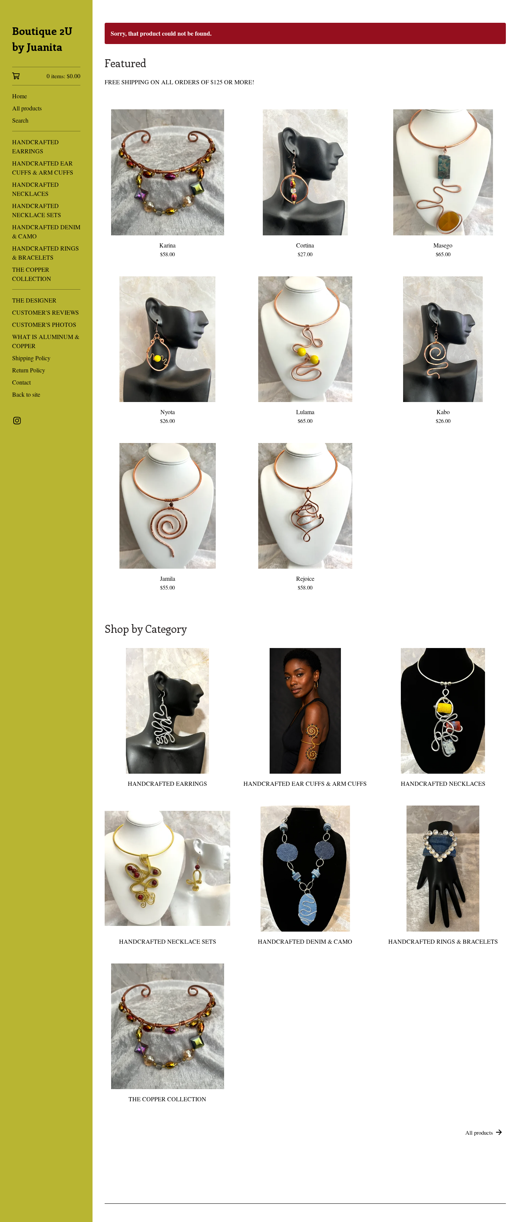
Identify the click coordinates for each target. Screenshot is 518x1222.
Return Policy (28, 370)
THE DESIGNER (34, 300)
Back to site (26, 394)
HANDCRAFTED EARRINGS (35, 146)
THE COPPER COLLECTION (31, 273)
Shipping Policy (31, 358)
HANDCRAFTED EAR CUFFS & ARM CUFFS (42, 167)
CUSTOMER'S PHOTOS (44, 324)
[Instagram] (17, 421)
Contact (21, 382)
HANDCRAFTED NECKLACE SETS (36, 210)
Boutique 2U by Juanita (42, 39)
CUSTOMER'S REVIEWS (45, 312)
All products (27, 108)
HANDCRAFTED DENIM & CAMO (46, 231)
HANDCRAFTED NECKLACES (35, 188)
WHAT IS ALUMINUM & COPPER (45, 341)
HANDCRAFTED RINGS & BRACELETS (45, 252)
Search (20, 120)
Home (19, 96)
